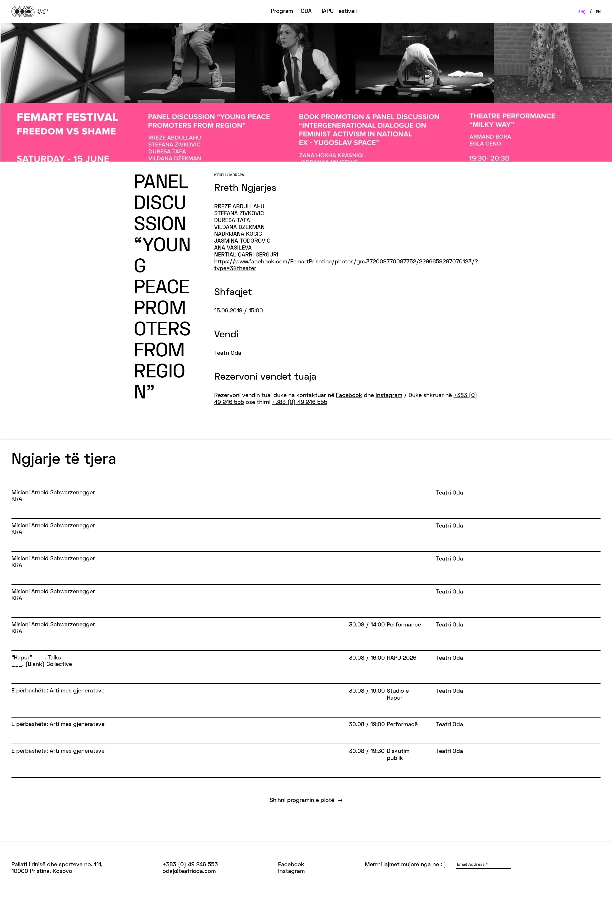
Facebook (349, 395)
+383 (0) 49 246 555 (299, 402)
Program (282, 11)
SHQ (581, 12)
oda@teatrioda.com (189, 871)
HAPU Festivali (338, 11)
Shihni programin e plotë (306, 800)
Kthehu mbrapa (229, 175)
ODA (306, 11)
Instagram (389, 395)
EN (598, 12)
